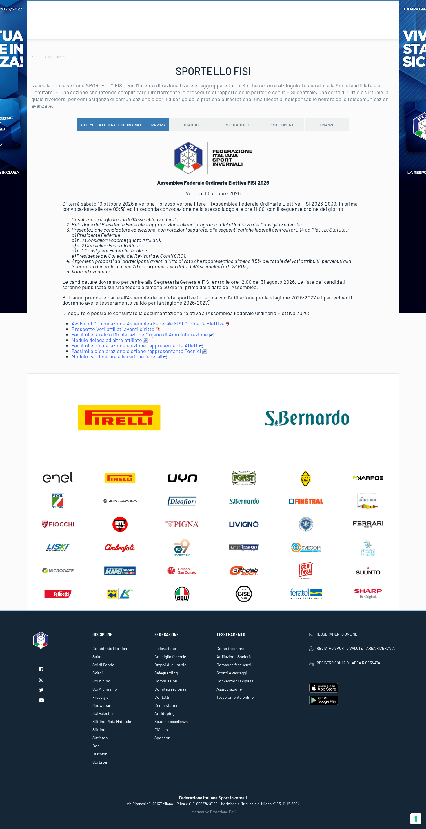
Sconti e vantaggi (231, 672)
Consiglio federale (170, 656)
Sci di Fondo (103, 664)
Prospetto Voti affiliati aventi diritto (114, 329)
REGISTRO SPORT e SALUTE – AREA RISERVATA (356, 648)
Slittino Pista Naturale (111, 721)
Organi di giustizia (170, 664)
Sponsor (162, 737)
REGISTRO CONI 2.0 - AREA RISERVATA (348, 662)
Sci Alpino (101, 680)
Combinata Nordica (109, 648)
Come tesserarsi (230, 648)
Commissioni (166, 680)
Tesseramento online (235, 697)
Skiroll (97, 672)
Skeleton (100, 737)
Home (35, 56)
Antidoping (164, 713)
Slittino (98, 729)
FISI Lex (161, 729)
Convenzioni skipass (234, 680)
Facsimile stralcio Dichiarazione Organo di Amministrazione (140, 334)
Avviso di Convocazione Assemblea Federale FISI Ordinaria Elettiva (149, 323)
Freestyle (100, 697)
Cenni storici (165, 705)
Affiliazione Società (233, 656)
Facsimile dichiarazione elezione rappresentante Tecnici (137, 351)
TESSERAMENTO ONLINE (336, 634)
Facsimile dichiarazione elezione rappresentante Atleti (135, 345)
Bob (96, 745)
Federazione (165, 648)
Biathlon (100, 753)
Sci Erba (99, 762)
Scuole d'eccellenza (171, 721)
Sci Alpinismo (104, 689)
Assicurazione (229, 689)
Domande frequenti (233, 664)
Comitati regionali (170, 689)
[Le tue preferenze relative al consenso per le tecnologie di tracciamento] (415, 818)
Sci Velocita (102, 713)
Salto (96, 656)
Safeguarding (166, 672)
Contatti (161, 697)
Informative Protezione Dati (213, 812)
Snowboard (102, 705)
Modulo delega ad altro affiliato (107, 340)
